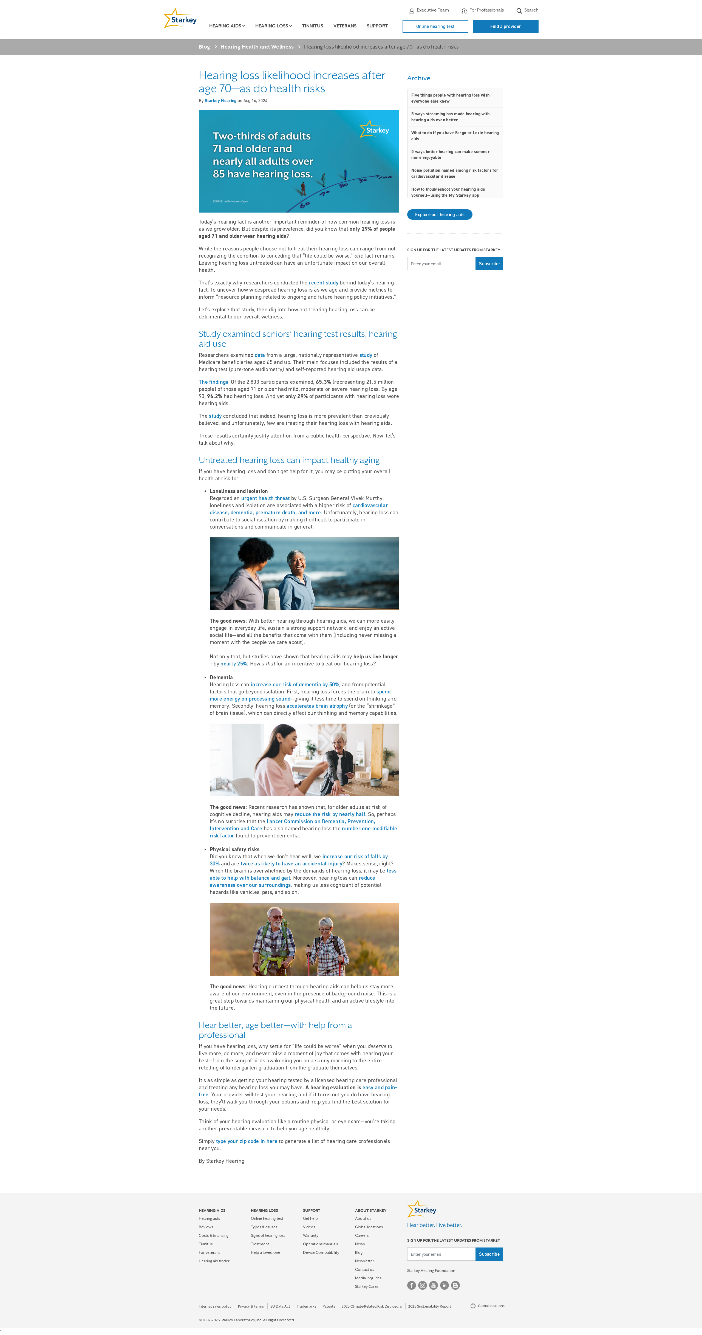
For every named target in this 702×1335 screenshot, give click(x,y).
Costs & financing (214, 1235)
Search (531, 10)
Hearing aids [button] (225, 26)
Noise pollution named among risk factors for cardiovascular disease (454, 173)
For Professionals (486, 10)
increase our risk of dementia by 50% (295, 684)
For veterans (209, 1252)
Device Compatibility (321, 1252)
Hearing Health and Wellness (257, 47)
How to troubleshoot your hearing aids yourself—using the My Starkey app (448, 192)
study (366, 355)
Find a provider (505, 26)
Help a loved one (265, 1252)
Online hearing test (435, 26)
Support (377, 26)
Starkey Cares (366, 1286)
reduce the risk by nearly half (330, 814)
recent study (324, 282)
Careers (362, 1235)
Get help (310, 1218)
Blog (204, 47)
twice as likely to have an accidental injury (291, 863)
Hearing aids (209, 1218)
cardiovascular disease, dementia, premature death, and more (299, 509)
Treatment (260, 1244)
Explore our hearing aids (440, 214)
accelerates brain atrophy (317, 705)
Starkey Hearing (221, 100)
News (360, 1244)
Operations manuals (320, 1244)
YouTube (433, 1285)
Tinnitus (312, 26)
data (260, 355)
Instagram (422, 1285)
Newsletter (364, 1261)
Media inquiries (368, 1278)
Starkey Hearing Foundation (431, 1270)
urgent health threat (265, 498)
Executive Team (432, 10)
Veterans (344, 26)
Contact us (364, 1269)
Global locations (369, 1227)
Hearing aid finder (214, 1261)
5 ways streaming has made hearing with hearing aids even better (450, 117)
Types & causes (264, 1227)
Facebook (411, 1285)
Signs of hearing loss (268, 1235)
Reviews (206, 1227)
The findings (213, 381)
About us (363, 1218)
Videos (309, 1227)
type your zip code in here (247, 1141)
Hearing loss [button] (271, 26)
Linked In (444, 1285)
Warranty (310, 1235)
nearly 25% (233, 663)
